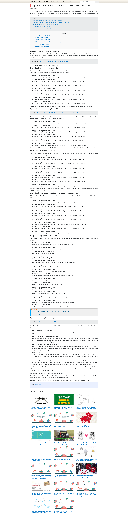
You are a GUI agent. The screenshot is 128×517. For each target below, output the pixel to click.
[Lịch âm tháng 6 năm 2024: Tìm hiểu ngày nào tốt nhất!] (64, 468)
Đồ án (52, 1)
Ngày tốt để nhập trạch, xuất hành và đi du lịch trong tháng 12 (47, 42)
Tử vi (77, 1)
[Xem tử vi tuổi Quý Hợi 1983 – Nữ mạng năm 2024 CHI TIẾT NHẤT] (86, 417)
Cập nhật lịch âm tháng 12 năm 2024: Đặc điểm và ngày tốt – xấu (54, 61)
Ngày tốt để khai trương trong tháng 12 (42, 41)
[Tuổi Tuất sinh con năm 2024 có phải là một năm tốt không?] (41, 435)
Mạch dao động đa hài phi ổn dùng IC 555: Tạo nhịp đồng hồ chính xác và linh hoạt (86, 408)
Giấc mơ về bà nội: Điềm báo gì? (62, 459)
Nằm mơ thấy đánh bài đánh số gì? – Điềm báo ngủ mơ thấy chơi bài (86, 476)
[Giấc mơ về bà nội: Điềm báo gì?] (64, 452)
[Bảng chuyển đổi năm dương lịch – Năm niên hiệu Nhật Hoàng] (64, 400)
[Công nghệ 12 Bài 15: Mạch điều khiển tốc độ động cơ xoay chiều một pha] (41, 504)
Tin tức (71, 1)
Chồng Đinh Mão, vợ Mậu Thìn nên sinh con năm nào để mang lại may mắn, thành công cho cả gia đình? (41, 477)
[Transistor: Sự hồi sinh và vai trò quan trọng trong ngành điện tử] (41, 400)
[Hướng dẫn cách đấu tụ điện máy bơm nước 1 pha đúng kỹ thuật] (64, 435)
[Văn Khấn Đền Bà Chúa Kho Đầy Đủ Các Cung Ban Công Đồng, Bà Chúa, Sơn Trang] (86, 486)
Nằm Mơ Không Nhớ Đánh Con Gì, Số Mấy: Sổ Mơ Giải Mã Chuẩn (48, 314)
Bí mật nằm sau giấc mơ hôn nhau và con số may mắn (46, 24)
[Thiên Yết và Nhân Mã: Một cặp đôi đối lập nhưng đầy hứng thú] (86, 435)
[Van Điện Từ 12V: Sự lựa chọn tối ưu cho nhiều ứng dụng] (41, 486)
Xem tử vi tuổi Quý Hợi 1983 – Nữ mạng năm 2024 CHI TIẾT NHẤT (86, 425)
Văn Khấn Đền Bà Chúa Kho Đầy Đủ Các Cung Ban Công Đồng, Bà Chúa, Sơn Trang (86, 495)
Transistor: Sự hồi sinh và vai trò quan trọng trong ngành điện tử (41, 408)
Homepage (33, 1)
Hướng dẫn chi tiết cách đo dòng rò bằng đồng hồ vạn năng (64, 512)
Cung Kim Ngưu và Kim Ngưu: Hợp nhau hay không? (41, 460)
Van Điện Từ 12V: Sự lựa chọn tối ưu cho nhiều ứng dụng (41, 494)
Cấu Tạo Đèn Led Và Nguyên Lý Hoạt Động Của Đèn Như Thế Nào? (86, 460)
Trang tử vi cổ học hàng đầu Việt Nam (42, 26)
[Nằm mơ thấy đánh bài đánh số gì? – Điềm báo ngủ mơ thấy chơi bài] (86, 468)
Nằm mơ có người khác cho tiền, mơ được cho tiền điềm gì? (47, 20)
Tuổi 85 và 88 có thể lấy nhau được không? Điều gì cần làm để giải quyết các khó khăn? (41, 426)
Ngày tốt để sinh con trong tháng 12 (42, 39)
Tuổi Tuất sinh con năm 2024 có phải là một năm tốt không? (41, 443)
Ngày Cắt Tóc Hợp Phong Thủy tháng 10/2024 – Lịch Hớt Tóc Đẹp (49, 28)
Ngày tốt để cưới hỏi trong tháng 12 (42, 37)
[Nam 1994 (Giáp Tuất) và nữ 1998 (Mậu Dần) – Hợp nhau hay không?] (64, 417)
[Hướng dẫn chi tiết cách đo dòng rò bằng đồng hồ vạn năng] (64, 504)
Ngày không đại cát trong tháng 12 (41, 44)
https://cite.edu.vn (39, 384)
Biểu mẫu (46, 1)
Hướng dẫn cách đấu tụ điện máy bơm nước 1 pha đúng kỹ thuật (64, 443)
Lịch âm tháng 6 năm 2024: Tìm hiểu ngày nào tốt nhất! (64, 476)
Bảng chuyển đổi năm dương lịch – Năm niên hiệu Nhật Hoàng (64, 408)
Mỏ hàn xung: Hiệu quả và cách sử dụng (64, 494)
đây (63, 373)
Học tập (58, 1)
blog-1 (39, 1)
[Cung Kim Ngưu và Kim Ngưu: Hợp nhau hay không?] (41, 452)
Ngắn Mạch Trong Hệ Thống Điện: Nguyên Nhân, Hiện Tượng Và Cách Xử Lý (51, 311)
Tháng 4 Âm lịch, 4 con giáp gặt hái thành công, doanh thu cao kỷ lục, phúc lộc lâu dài (57, 112)
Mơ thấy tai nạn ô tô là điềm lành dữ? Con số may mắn (50, 321)
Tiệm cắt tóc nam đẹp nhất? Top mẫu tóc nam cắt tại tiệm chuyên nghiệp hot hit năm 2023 (54, 22)
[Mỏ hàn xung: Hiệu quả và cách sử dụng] (64, 486)
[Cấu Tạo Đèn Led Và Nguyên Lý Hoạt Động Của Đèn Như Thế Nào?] (86, 452)
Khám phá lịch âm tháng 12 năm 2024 (42, 35)
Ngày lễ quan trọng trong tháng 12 (41, 46)
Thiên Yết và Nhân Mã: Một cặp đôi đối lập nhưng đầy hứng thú (86, 443)
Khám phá (65, 1)
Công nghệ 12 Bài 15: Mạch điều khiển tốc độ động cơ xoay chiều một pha (41, 512)
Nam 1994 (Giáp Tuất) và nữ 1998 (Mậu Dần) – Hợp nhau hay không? (64, 425)
